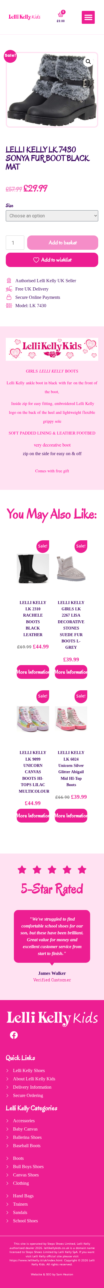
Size (9, 206)
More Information (33, 671)
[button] (88, 17)
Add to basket (63, 242)
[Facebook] (14, 1035)
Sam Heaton (64, 1274)
